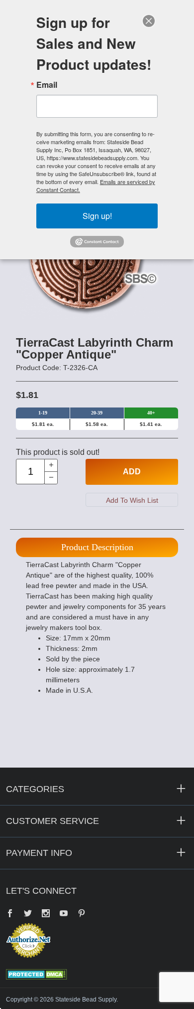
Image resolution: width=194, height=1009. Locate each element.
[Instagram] (46, 914)
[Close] (149, 21)
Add (132, 471)
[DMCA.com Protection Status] (36, 974)
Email (46, 85)
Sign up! (97, 215)
